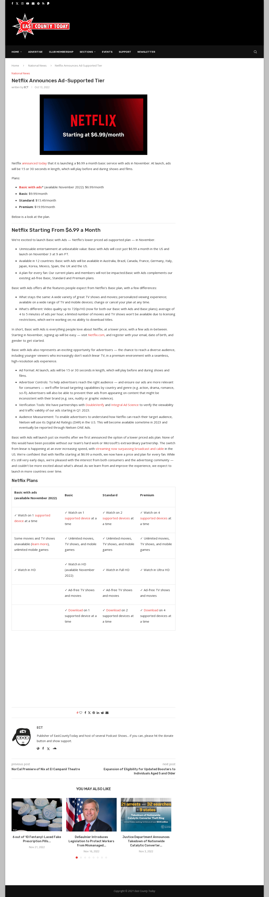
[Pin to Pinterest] (93, 713)
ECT (26, 87)
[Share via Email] (106, 713)
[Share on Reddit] (102, 713)
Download (75, 610)
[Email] (33, 3)
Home (15, 51)
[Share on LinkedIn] (98, 713)
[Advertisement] (180, 25)
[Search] (255, 52)
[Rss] (43, 3)
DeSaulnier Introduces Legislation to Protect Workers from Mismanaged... (91, 841)
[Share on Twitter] (89, 713)
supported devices (116, 518)
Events (107, 51)
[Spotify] (38, 3)
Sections (86, 51)
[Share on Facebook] (85, 713)
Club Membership (61, 51)
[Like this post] (80, 713)
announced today (34, 163)
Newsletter (146, 51)
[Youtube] (27, 3)
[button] (17, 828)
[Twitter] (17, 3)
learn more (40, 544)
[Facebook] (12, 3)
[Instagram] (22, 3)
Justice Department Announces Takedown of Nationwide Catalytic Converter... (146, 841)
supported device (77, 518)
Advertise (35, 51)
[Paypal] (48, 3)
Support (125, 51)
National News (37, 65)
